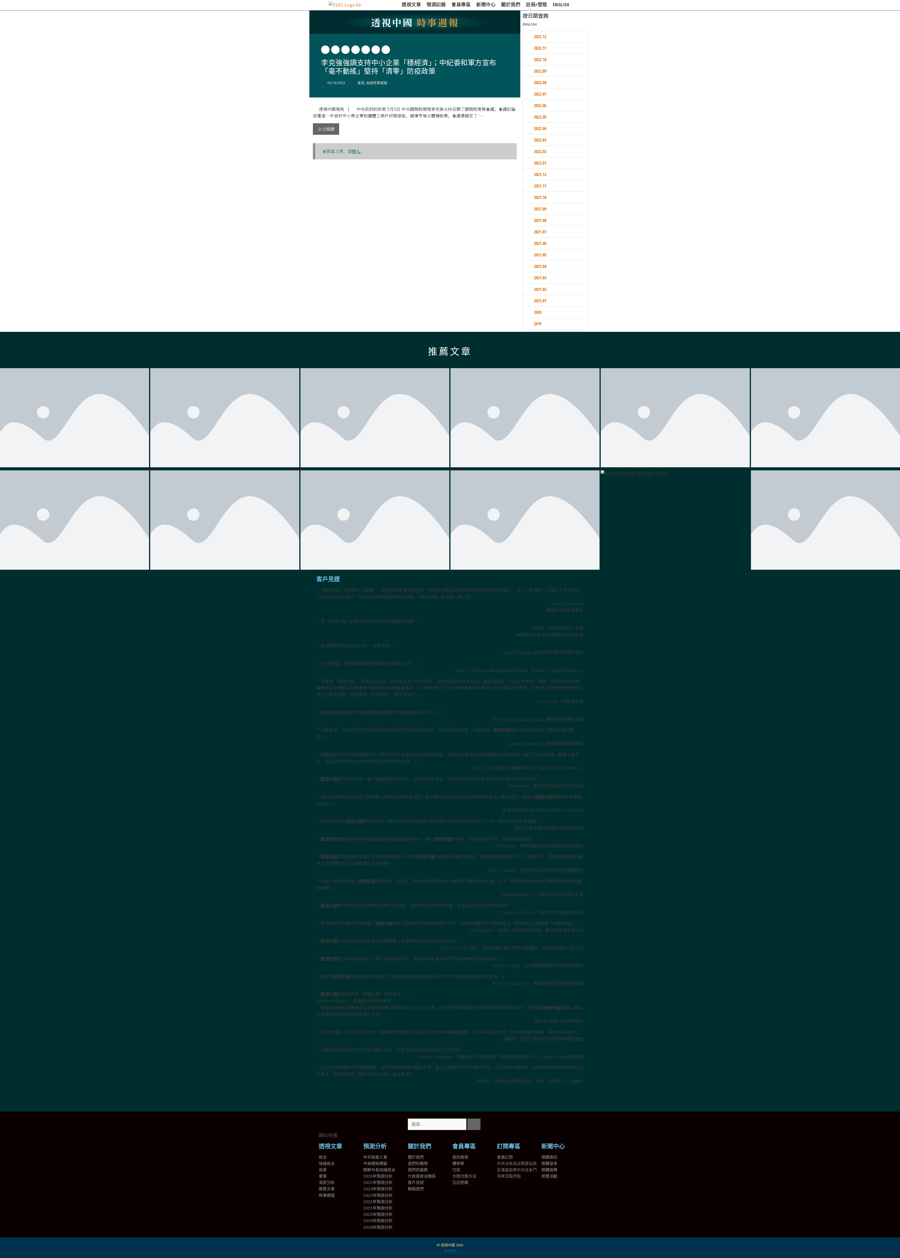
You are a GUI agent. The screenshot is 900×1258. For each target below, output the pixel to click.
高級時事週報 (376, 83)
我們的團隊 (418, 1163)
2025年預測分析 (378, 1182)
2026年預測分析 (378, 1176)
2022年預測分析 (378, 1201)
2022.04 (540, 128)
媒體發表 (549, 1163)
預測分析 (375, 1146)
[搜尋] (473, 1124)
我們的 (414, 1169)
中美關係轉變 (375, 1163)
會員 (360, 83)
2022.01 (540, 163)
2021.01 (540, 300)
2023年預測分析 (378, 1195)
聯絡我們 (416, 1188)
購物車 (458, 1163)
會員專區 (461, 4)
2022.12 (540, 36)
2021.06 (540, 243)
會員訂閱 (505, 1157)
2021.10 (540, 197)
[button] (325, 49)
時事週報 (415, 22)
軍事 (323, 1176)
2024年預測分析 (378, 1188)
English (561, 4)
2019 (537, 323)
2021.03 (540, 278)
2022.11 (540, 48)
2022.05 (540, 117)
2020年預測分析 (378, 1214)
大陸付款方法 (464, 1176)
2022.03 (540, 140)
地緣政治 (327, 1163)
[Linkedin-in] (528, 1124)
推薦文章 (450, 351)
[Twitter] (503, 1124)
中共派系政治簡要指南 (517, 1163)
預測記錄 (436, 4)
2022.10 (540, 59)
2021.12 (540, 174)
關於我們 (510, 4)
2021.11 (540, 186)
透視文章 (411, 4)
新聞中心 (485, 4)
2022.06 (540, 105)
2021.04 (540, 266)
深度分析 (327, 1182)
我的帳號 (460, 1157)
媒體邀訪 (549, 1157)
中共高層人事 (375, 1157)
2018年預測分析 (378, 1227)
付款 (456, 1169)
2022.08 (540, 82)
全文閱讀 (326, 129)
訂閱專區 (508, 1146)
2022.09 (540, 71)
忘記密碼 (460, 1182)
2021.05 (540, 255)
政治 (323, 1157)
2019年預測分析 (378, 1220)
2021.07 (540, 232)
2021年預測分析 (378, 1208)
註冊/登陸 (536, 4)
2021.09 (540, 209)
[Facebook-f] (515, 1124)
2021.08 (540, 220)
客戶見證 (328, 579)
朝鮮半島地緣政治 (379, 1169)
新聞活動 (549, 1176)
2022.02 (540, 151)
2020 (537, 312)
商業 (323, 1169)
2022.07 (540, 94)
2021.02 (540, 289)
